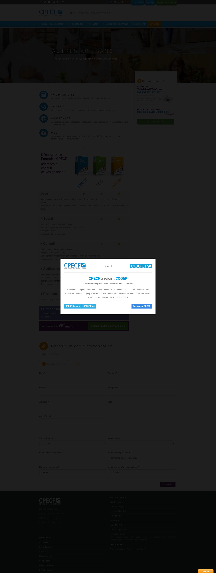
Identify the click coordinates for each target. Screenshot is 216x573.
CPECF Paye (89, 306)
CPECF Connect (73, 306)
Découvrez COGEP (141, 306)
